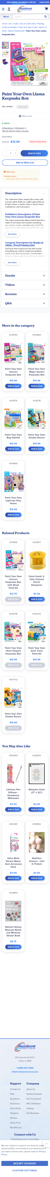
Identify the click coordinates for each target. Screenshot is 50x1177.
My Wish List (15, 1127)
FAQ (12, 1094)
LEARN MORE (44, 2)
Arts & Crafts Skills (28, 23)
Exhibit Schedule (34, 1094)
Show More (12, 234)
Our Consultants (34, 1098)
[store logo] (24, 9)
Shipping (14, 1113)
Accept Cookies (24, 1163)
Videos (10, 284)
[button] (6, 53)
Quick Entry (15, 1108)
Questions (14, 1098)
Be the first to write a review (16, 131)
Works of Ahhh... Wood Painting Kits (24, 244)
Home (4, 23)
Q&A (8, 303)
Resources (15, 1103)
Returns (13, 1117)
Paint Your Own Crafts (28, 27)
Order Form (15, 1122)
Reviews (11, 294)
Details (10, 275)
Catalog (30, 1108)
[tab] (25, 193)
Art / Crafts (13, 23)
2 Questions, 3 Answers (13, 128)
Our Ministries (33, 1113)
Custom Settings (24, 1170)
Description (13, 193)
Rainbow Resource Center (25, 1047)
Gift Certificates (34, 1103)
